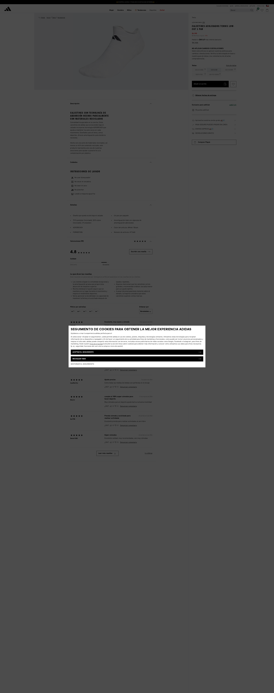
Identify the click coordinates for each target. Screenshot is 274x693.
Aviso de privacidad (96, 344)
